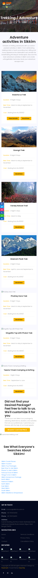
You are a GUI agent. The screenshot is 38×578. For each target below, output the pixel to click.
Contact (4, 541)
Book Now (25, 118)
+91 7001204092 (12, 513)
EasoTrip (22, 568)
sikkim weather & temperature (12, 493)
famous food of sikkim (9, 473)
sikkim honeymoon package (11, 477)
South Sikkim (5, 491)
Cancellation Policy (27, 541)
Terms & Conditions (27, 534)
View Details (13, 118)
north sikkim (5, 479)
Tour (2, 538)
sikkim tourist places (8, 461)
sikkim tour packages (8, 466)
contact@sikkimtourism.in (15, 509)
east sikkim (5, 486)
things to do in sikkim (8, 475)
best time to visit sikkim (9, 468)
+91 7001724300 (12, 516)
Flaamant (4, 568)
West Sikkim (5, 488)
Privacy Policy (25, 538)
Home (12, 22)
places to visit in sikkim (9, 470)
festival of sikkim (7, 482)
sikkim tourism (6, 464)
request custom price (17, 430)
